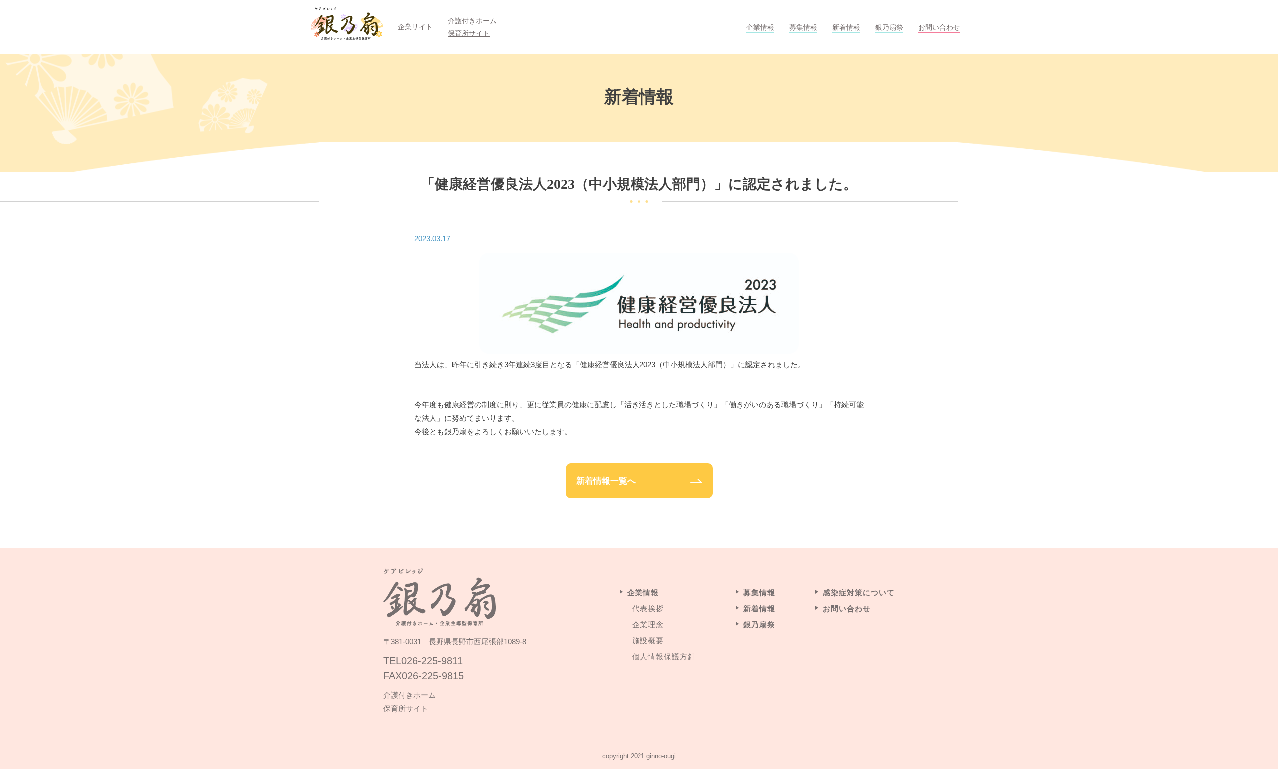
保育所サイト (469, 33)
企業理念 (648, 624)
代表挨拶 (648, 608)
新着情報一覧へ (606, 481)
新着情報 (846, 27)
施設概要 (648, 640)
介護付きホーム (472, 21)
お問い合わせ (939, 27)
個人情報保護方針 (664, 656)
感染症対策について (859, 592)
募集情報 (803, 27)
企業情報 (760, 27)
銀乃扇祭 (889, 27)
